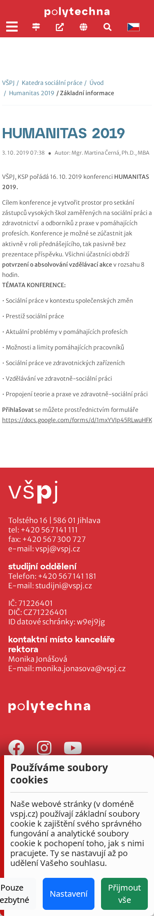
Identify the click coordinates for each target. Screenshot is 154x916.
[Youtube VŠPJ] (73, 748)
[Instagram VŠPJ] (44, 748)
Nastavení (68, 893)
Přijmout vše (124, 893)
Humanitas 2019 (29, 93)
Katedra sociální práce (49, 83)
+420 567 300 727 (54, 539)
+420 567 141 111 (49, 530)
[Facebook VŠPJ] (16, 748)
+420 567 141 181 (67, 576)
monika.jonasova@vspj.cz (80, 668)
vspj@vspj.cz (57, 548)
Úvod (93, 83)
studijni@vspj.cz (63, 585)
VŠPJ (8, 83)
